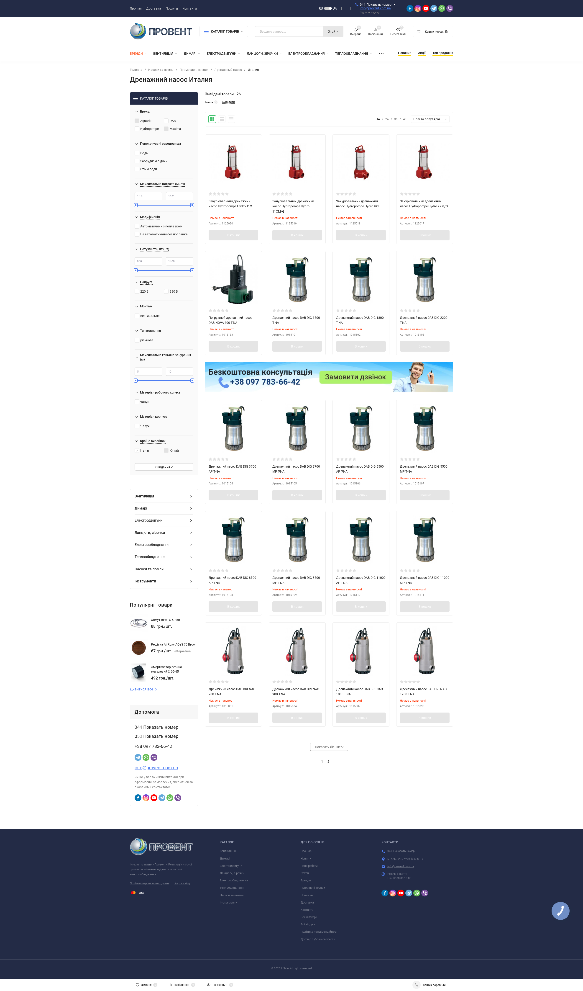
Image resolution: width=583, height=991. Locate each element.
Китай (174, 450)
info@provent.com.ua (375, 8)
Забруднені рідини (153, 161)
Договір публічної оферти (318, 939)
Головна (136, 69)
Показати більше (328, 747)
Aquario (145, 121)
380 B (174, 291)
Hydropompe (149, 129)
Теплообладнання (232, 887)
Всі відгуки (308, 924)
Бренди (306, 880)
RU (321, 8)
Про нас (306, 851)
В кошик (233, 235)
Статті (305, 873)
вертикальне (149, 316)
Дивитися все (141, 689)
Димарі (225, 858)
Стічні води (148, 169)
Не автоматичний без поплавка (164, 234)
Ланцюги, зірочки (232, 873)
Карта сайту (182, 883)
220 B (144, 291)
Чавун (145, 426)
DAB (173, 121)
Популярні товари (313, 887)
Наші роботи (309, 865)
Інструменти (228, 902)
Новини (306, 858)
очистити (228, 102)
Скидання (163, 467)
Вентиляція (228, 851)
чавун (144, 402)
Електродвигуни (231, 865)
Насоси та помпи (161, 69)
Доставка (307, 902)
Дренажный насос (228, 69)
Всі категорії (309, 917)
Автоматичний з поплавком (161, 226)
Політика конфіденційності (319, 931)
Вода (144, 153)
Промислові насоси (193, 69)
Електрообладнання (234, 880)
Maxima (175, 129)
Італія (144, 450)
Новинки (307, 895)
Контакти (307, 909)
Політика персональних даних (149, 883)
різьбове (146, 340)
